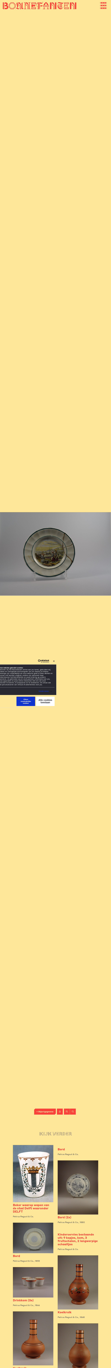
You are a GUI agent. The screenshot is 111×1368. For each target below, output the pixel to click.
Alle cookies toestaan (45, 701)
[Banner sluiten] (54, 661)
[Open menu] (107, 5)
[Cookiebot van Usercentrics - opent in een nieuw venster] (39, 661)
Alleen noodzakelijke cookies (26, 701)
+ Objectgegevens (44, 1111)
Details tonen (44, 691)
